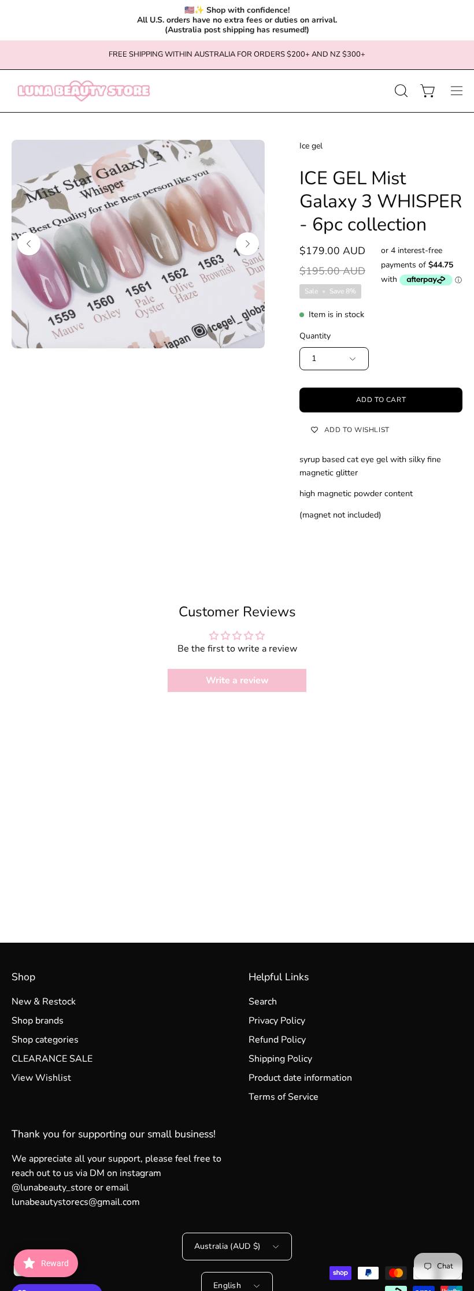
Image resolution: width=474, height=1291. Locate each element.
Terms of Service (284, 1097)
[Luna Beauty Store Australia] (84, 91)
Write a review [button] (237, 680)
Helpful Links (279, 976)
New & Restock (44, 1001)
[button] (400, 91)
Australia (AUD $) (227, 1246)
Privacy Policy (277, 1020)
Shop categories (45, 1039)
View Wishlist (41, 1078)
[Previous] (28, 243)
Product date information (300, 1078)
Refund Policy (277, 1039)
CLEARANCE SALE (52, 1058)
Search (263, 1001)
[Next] (247, 243)
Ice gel (311, 145)
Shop (23, 976)
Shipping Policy (280, 1058)
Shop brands (38, 1020)
